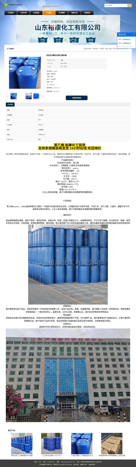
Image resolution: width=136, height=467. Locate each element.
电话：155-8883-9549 (49, 462)
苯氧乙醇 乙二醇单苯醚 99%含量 (22, 455)
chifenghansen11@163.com (68, 462)
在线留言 (87, 13)
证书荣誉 (62, 13)
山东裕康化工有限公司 (45, 464)
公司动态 (36, 13)
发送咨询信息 (76, 98)
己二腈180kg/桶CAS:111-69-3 (51, 455)
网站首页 (95, 48)
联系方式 (74, 13)
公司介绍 (23, 13)
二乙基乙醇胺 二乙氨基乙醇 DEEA (81, 455)
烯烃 (110, 48)
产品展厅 (49, 13)
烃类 (107, 48)
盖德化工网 (83, 464)
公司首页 (11, 13)
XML (70, 464)
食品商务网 (92, 464)
